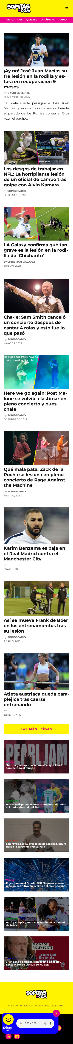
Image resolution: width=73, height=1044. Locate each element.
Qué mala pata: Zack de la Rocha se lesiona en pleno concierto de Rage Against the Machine (34, 477)
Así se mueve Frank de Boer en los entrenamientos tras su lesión (36, 625)
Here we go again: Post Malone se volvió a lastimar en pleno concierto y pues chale (35, 401)
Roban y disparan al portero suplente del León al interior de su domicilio (36, 806)
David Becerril (18, 93)
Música (10, 762)
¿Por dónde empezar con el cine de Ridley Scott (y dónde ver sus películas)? (33, 963)
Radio (62, 19)
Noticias (11, 841)
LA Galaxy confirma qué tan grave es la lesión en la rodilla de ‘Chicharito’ (36, 250)
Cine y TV (11, 959)
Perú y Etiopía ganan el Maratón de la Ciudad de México (35, 924)
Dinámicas (48, 19)
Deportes (12, 801)
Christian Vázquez (21, 261)
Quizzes (31, 19)
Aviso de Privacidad (19, 1005)
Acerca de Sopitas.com (48, 1005)
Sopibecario (16, 191)
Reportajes (14, 19)
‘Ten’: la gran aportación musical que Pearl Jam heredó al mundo (34, 767)
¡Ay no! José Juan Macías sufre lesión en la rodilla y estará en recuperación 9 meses (36, 78)
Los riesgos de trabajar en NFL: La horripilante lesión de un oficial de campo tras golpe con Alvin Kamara (35, 176)
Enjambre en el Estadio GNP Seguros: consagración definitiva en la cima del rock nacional (36, 885)
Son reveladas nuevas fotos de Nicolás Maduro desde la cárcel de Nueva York (36, 845)
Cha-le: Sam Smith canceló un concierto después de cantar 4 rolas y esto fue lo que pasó (35, 325)
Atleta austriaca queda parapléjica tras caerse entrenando (36, 699)
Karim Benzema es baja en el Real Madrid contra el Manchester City (34, 553)
